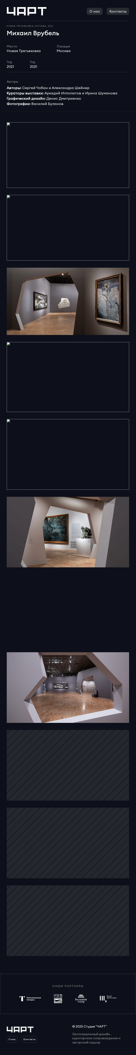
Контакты (118, 11)
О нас (94, 11)
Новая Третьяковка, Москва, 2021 (30, 26)
